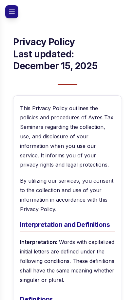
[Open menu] (11, 11)
